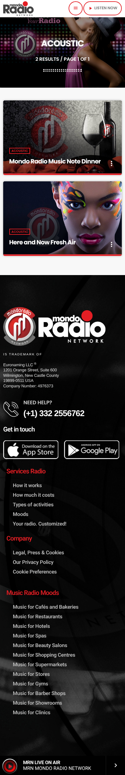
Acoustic (20, 150)
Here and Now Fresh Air (42, 242)
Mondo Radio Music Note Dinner (55, 161)
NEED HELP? (37, 402)
